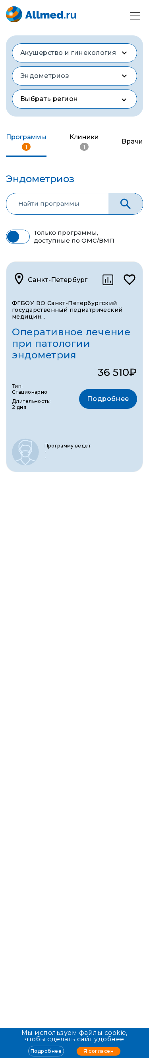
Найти (125, 203)
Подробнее (46, 1051)
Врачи (132, 141)
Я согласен (98, 1051)
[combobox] (74, 52)
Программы (26, 141)
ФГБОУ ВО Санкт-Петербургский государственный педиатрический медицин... (67, 310)
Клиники (84, 141)
